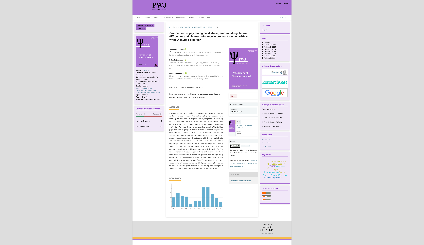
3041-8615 (146, 70)
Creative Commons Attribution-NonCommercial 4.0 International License (243, 163)
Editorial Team (168, 18)
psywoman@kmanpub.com (146, 90)
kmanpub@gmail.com (144, 88)
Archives (192, 18)
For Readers (266, 139)
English (264, 30)
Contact (141, 29)
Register (279, 3)
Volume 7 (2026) (269, 45)
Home (139, 18)
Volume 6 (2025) (269, 47)
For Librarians (266, 146)
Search (201, 18)
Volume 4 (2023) (269, 51)
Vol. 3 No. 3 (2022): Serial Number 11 (198, 27)
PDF (234, 96)
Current (147, 18)
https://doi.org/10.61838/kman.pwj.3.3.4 (188, 87)
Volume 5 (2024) (269, 49)
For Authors (266, 143)
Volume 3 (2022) (269, 54)
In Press (156, 18)
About (209, 18)
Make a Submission (145, 25)
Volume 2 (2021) (269, 56)
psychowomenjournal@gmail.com (148, 92)
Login (286, 3)
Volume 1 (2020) (269, 58)
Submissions (180, 18)
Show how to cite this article (241, 180)
